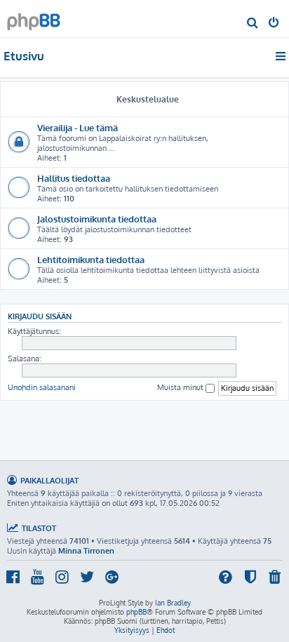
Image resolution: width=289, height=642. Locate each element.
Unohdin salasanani (42, 387)
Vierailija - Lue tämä (77, 127)
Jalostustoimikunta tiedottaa (96, 219)
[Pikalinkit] (281, 56)
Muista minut (181, 387)
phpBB (136, 612)
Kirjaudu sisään (40, 316)
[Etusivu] (33, 18)
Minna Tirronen (86, 551)
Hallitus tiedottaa (73, 178)
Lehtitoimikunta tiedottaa (90, 259)
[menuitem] (253, 23)
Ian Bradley (173, 602)
